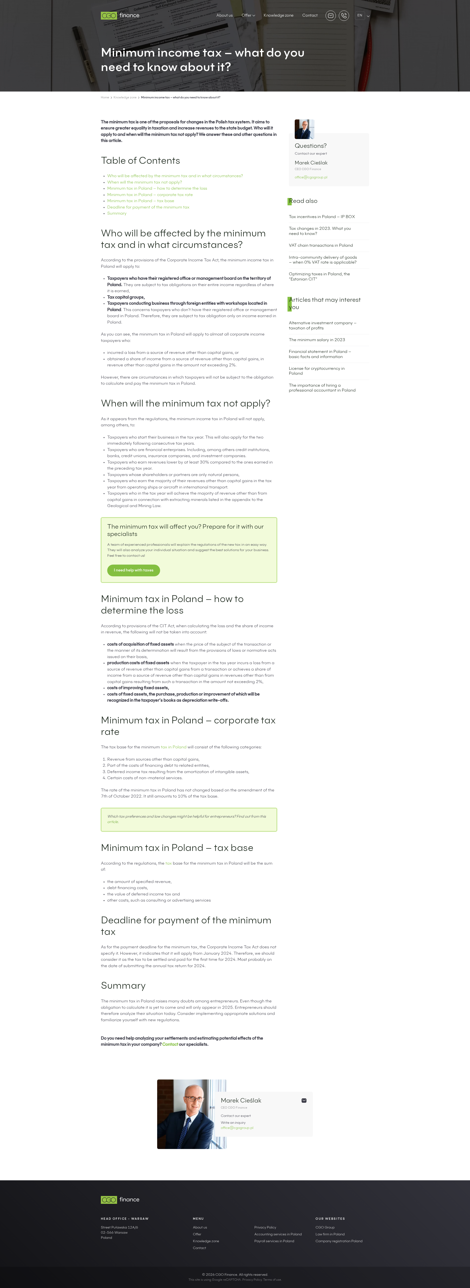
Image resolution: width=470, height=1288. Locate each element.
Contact (310, 16)
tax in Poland (174, 747)
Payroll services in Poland (274, 1241)
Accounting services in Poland (278, 1234)
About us (224, 16)
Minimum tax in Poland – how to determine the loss (157, 189)
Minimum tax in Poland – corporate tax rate (150, 195)
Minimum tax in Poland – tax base (140, 201)
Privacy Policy (265, 1228)
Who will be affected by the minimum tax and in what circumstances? (175, 176)
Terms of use (272, 1279)
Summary (117, 214)
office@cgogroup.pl (311, 177)
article (112, 822)
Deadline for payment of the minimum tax (148, 208)
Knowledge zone (279, 16)
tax (168, 864)
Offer (246, 16)
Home (105, 97)
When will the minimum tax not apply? (144, 183)
